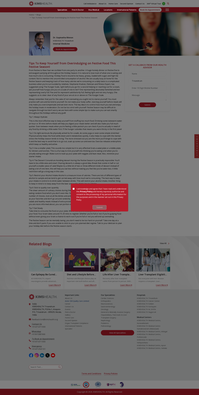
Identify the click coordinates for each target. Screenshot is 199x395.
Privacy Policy (86, 191)
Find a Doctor (78, 10)
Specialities (62, 10)
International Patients (126, 10)
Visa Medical (93, 10)
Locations (108, 10)
